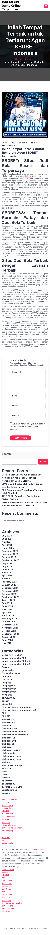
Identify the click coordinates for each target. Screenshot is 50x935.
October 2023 (9, 631)
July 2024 (7, 603)
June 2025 (7, 569)
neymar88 (7, 695)
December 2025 (10, 551)
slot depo (6, 822)
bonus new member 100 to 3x (17, 661)
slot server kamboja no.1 (14, 765)
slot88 (5, 774)
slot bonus (7, 725)
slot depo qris (7, 906)
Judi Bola (6, 676)
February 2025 (9, 582)
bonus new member (10, 817)
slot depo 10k (8, 738)
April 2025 (7, 575)
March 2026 (8, 548)
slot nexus (6, 897)
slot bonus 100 (9, 728)
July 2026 (7, 536)
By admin (23, 143)
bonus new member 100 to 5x (17, 664)
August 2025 (8, 563)
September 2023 (10, 634)
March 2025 (8, 579)
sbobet (28, 59)
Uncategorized (9, 790)
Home (18, 59)
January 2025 (9, 585)
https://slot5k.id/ (9, 825)
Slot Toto (7, 768)
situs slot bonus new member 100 (19, 710)
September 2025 (10, 560)
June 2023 (7, 640)
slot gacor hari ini (11, 750)
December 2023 (10, 625)
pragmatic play (8, 808)
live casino (7, 679)
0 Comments (9, 146)
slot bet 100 (7, 883)
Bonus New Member (12, 655)
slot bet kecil (8, 722)
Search (6, 453)
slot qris (6, 762)
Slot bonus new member (12, 903)
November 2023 (10, 628)
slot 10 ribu (6, 889)
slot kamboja (8, 753)
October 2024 (9, 594)
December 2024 (10, 588)
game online (8, 670)
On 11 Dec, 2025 (8, 143)
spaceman (7, 781)
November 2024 (10, 591)
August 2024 (8, 600)
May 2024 (7, 609)
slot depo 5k (8, 744)
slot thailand (7, 895)
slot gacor (7, 747)
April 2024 (7, 612)
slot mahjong (7, 831)
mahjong (6, 682)
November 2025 (10, 554)
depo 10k (5, 803)
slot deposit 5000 (9, 800)
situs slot (6, 819)
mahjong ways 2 (10, 692)
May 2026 (7, 542)
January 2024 (9, 621)
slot (3, 840)
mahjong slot (8, 685)
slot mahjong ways (11, 756)
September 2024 (10, 597)
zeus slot (6, 793)
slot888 (6, 777)
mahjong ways (9, 688)
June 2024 (7, 606)
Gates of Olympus (11, 673)
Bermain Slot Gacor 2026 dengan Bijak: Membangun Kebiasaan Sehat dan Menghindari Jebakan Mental (22, 478)
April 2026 (7, 545)
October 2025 (9, 557)
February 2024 (9, 618)
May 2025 (7, 572)
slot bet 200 (8, 719)
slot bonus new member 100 (16, 735)
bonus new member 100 (14, 658)
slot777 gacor (7, 805)
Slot (4, 713)
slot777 (6, 771)
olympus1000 (8, 698)
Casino (5, 667)
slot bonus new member (14, 731)
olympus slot (7, 881)
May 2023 (7, 643)
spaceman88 (8, 784)
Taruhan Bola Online (12, 787)
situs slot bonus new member (17, 707)
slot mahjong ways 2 (12, 759)
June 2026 (7, 539)
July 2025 (7, 566)
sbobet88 (28, 176)
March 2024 (8, 615)
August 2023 (8, 637)
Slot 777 (6, 716)
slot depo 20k (9, 741)
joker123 (5, 811)
